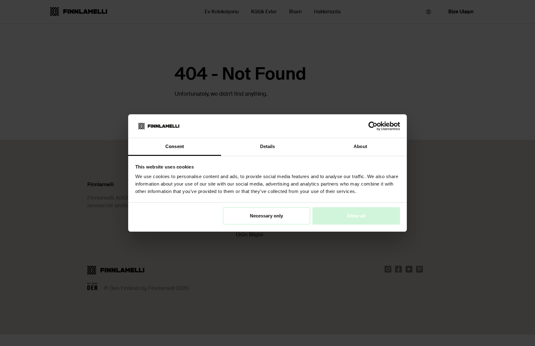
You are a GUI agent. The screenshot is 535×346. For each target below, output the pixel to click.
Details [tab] (267, 146)
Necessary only (266, 215)
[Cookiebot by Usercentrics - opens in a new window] (373, 126)
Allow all (356, 215)
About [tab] (360, 146)
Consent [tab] (174, 146)
